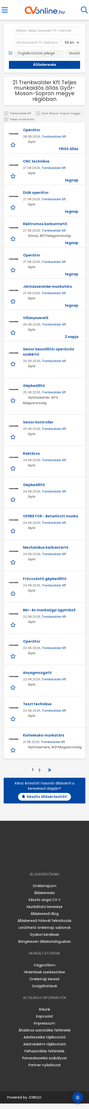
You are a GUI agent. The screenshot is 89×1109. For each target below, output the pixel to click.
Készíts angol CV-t (45, 899)
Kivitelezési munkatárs (43, 735)
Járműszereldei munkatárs (47, 286)
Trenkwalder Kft (54, 136)
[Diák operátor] (13, 196)
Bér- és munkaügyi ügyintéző (49, 610)
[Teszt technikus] (13, 707)
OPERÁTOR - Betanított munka (50, 516)
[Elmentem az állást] (13, 144)
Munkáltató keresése (45, 906)
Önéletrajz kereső (44, 979)
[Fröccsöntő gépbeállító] (13, 582)
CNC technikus (36, 161)
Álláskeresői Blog (45, 913)
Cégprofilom (44, 965)
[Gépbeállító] (13, 389)
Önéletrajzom (44, 885)
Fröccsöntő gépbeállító (45, 578)
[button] (11, 53)
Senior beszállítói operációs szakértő (48, 352)
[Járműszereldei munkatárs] (13, 290)
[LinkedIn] (49, 860)
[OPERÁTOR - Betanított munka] (13, 520)
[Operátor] (13, 133)
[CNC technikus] (13, 165)
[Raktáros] (13, 457)
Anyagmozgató (37, 672)
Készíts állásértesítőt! (47, 796)
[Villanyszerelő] (13, 321)
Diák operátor (36, 192)
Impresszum (44, 1023)
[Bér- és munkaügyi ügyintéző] (13, 614)
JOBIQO (35, 1097)
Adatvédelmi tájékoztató (44, 1044)
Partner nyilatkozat (44, 1065)
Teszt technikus (37, 703)
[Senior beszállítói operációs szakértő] (13, 353)
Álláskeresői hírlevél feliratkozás (44, 920)
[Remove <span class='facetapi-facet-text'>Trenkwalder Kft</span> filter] (6, 113)
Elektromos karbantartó (45, 223)
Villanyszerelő (35, 317)
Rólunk (44, 1009)
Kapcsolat (44, 1016)
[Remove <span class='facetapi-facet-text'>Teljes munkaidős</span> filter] (6, 119)
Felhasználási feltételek (44, 1051)
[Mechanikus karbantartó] (13, 551)
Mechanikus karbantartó (45, 547)
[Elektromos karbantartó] (13, 227)
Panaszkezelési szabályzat (44, 1058)
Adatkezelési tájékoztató (44, 1037)
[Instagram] (41, 860)
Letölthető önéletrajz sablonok (45, 927)
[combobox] (47, 31)
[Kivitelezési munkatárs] (13, 739)
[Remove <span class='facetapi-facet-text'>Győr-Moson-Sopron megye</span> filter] (38, 113)
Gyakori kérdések (44, 934)
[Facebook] (33, 860)
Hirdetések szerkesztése (44, 972)
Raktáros (31, 453)
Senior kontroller (38, 422)
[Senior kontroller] (13, 426)
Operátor (31, 129)
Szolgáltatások (44, 986)
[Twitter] (57, 860)
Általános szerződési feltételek (45, 1030)
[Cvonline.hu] (45, 8)
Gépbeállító (34, 385)
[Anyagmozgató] (13, 676)
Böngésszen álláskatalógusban (44, 941)
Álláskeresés (44, 892)
